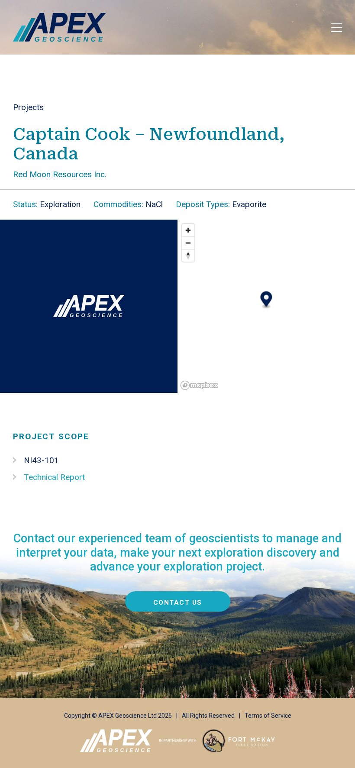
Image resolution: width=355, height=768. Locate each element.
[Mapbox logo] (199, 385)
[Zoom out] (188, 243)
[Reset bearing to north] (188, 255)
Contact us (177, 602)
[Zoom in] (188, 230)
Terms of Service (268, 715)
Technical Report (54, 477)
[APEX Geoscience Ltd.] (59, 27)
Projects (28, 107)
